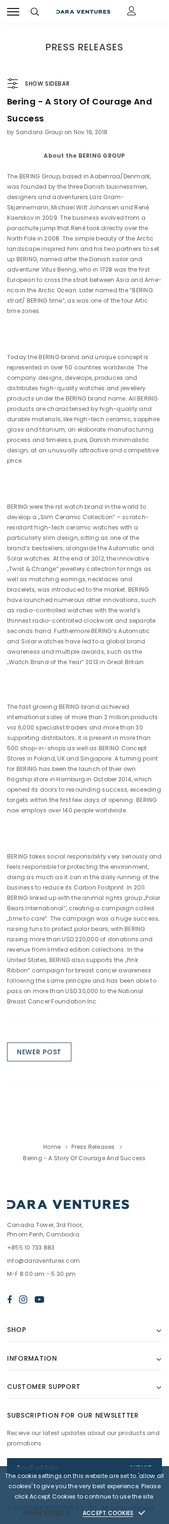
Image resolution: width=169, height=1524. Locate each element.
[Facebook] (9, 1299)
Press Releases (93, 1147)
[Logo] (83, 12)
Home (52, 1147)
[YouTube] (39, 1299)
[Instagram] (23, 1299)
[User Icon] (131, 12)
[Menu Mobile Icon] (13, 12)
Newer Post (39, 1052)
